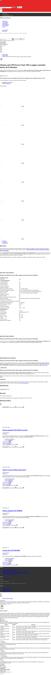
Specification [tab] (5, 242)
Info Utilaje (4, 13)
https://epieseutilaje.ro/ (24, 382)
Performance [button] (2, 645)
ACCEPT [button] (9, 603)
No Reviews (4, 433)
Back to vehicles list (4, 44)
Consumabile (5, 23)
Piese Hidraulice (5, 24)
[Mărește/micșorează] (0, 673)
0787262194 (9, 82)
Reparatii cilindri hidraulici (7, 15)
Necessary (3, 620)
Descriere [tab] (4, 240)
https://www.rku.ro (44, 365)
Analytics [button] (2, 650)
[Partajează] (2, 673)
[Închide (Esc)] (4, 673)
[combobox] (6, 7)
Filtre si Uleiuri (5, 22)
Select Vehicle (6, 669)
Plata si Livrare (5, 589)
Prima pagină (5, 54)
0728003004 (7, 83)
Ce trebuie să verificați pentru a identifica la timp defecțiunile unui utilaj (16, 572)
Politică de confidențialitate (7, 588)
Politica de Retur (5, 591)
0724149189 (10, 481)
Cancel (1, 669)
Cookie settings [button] (3, 603)
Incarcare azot (5, 30)
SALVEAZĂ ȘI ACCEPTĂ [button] (5, 662)
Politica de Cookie (6, 590)
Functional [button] (2, 641)
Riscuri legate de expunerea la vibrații (9, 574)
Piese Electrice (5, 25)
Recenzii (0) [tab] (4, 243)
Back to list (2, 672)
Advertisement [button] (3, 654)
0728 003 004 (6, 579)
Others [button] (1, 659)
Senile (3, 26)
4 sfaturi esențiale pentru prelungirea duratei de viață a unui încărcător (16, 573)
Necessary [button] (2, 618)
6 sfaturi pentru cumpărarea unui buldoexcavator (11, 569)
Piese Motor (4, 21)
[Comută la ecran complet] (1, 673)
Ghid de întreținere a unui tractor (8, 570)
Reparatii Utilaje (5, 14)
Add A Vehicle (2, 45)
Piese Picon (4, 31)
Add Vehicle (2, 668)
